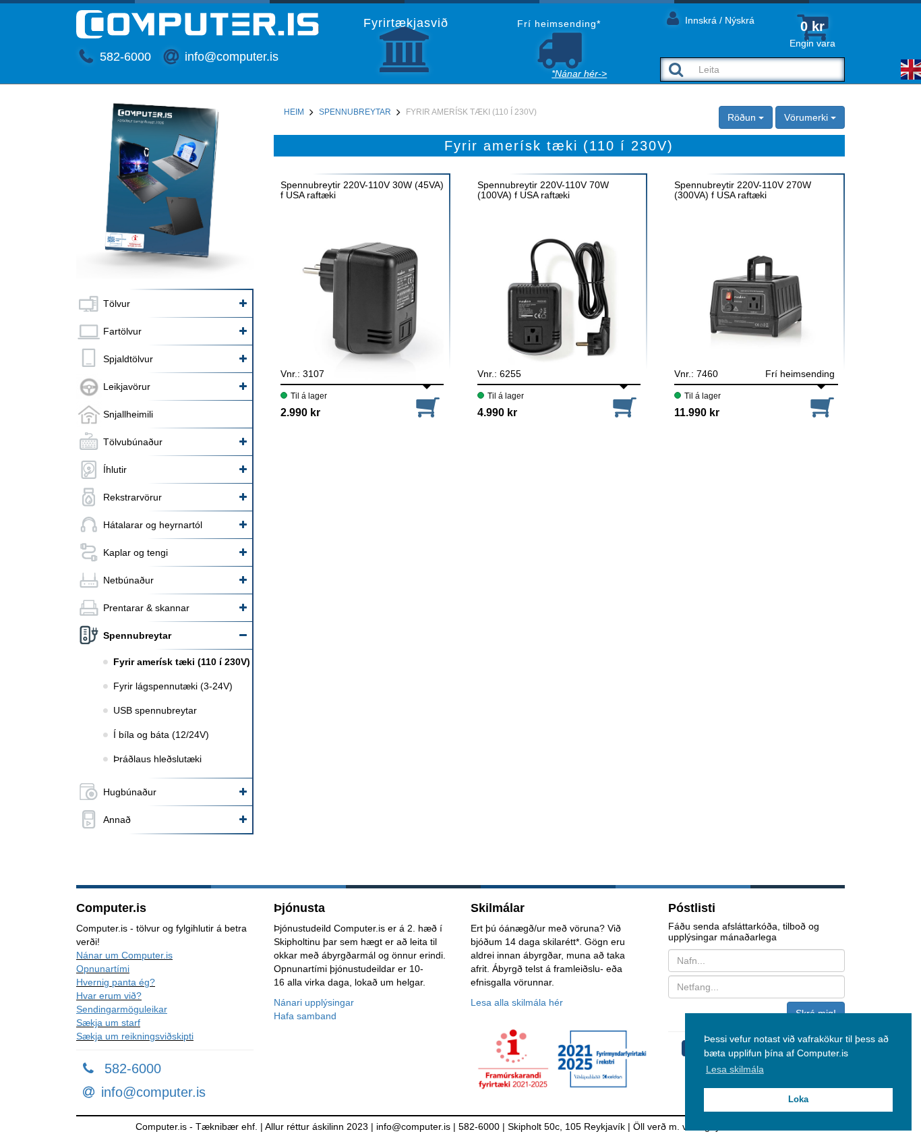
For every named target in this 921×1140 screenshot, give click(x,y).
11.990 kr (696, 412)
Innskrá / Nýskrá (718, 20)
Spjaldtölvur (128, 358)
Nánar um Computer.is (124, 955)
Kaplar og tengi (135, 552)
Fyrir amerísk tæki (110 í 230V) (181, 661)
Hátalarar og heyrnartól (152, 524)
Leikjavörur (126, 386)
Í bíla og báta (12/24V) (161, 734)
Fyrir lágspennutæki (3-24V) (173, 686)
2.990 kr (300, 412)
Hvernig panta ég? (115, 982)
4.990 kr (497, 412)
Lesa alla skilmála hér (517, 1002)
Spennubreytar (137, 635)
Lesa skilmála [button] (735, 1069)
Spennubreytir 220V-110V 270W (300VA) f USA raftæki (742, 190)
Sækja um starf (108, 1022)
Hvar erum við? (109, 995)
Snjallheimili (128, 414)
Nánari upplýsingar (314, 1002)
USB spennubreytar (155, 710)
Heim (294, 112)
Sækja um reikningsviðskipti (135, 1036)
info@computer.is (229, 56)
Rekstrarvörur (132, 497)
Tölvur (116, 303)
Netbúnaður (128, 580)
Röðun (743, 117)
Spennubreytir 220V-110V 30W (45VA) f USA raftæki (362, 190)
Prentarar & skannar (146, 607)
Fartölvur (122, 331)
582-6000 (123, 56)
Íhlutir (115, 469)
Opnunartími (102, 968)
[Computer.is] (197, 24)
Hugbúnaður (129, 792)
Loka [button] (798, 1099)
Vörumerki (807, 117)
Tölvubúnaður (132, 441)
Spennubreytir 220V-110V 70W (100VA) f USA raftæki (543, 190)
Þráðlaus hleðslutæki (157, 758)
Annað (117, 819)
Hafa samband (305, 1015)
